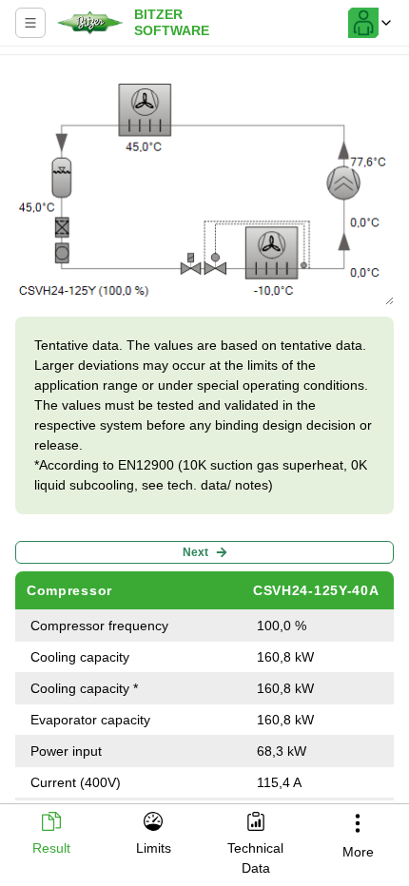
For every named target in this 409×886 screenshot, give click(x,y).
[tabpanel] (204, 431)
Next (195, 552)
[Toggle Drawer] (30, 23)
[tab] (51, 835)
